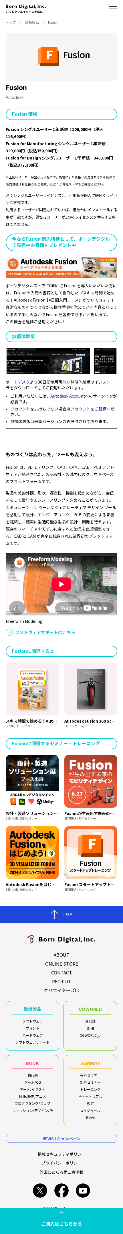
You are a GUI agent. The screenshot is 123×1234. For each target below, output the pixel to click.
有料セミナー (90, 1074)
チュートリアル (90, 1096)
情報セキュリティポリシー (62, 1154)
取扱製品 (32, 22)
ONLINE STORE (61, 963)
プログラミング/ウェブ (32, 1103)
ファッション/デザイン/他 (32, 1110)
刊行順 (32, 1074)
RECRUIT (61, 981)
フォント (32, 1028)
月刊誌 (90, 1020)
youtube (83, 1190)
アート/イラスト (32, 1089)
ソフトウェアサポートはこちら (45, 632)
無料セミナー (90, 1082)
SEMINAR (90, 1063)
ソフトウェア (32, 1020)
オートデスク (18, 382)
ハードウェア (32, 1035)
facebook (61, 1190)
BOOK (32, 1063)
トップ (11, 22)
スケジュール (90, 1110)
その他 (90, 1117)
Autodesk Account (67, 396)
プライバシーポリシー (61, 1163)
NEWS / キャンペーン (61, 1138)
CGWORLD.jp (90, 1035)
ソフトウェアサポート (32, 1042)
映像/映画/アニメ (32, 1096)
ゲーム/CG (32, 1082)
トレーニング (90, 1089)
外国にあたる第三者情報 (61, 1172)
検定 (90, 1103)
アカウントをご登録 (88, 409)
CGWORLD (90, 1009)
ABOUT (62, 954)
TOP (68, 914)
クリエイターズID (61, 990)
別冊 (90, 1028)
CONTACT (61, 972)
